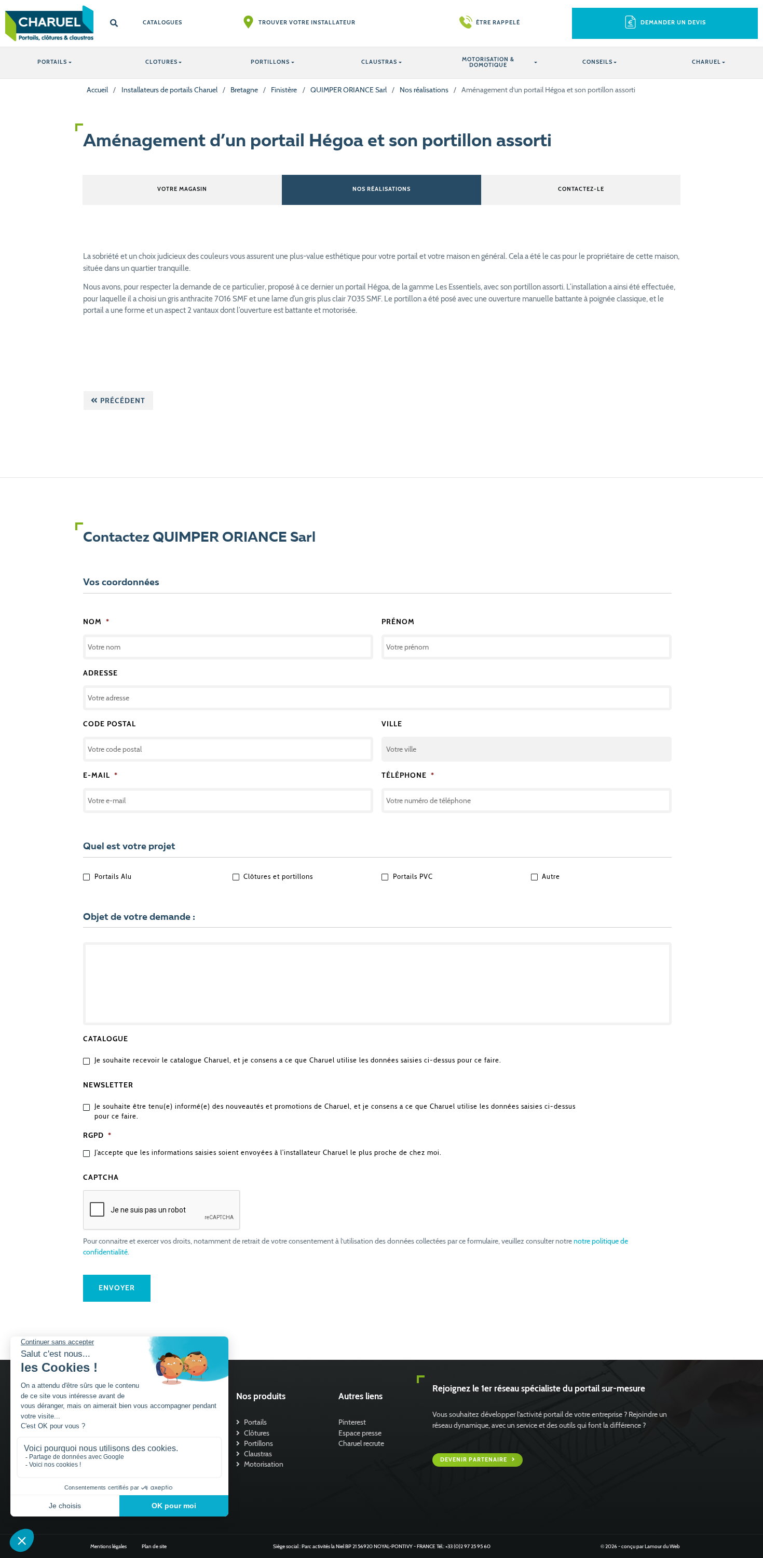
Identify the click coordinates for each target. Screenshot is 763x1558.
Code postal (109, 723)
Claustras (258, 1454)
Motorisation (263, 1464)
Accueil (97, 89)
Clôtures (256, 1433)
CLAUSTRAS (379, 62)
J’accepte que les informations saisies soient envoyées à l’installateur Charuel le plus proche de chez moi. (268, 1152)
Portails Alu (113, 876)
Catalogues (162, 22)
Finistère (284, 89)
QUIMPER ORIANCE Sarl (348, 89)
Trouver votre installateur (307, 22)
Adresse (100, 673)
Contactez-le (581, 189)
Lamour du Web (662, 1546)
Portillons (258, 1443)
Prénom (398, 621)
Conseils (597, 62)
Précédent (121, 400)
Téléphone (408, 775)
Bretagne (244, 89)
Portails (255, 1422)
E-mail (100, 775)
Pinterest (352, 1422)
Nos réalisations (424, 89)
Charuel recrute (361, 1443)
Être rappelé (498, 22)
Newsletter (108, 1085)
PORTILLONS (270, 62)
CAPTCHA (101, 1177)
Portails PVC (413, 876)
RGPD (97, 1135)
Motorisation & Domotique (488, 62)
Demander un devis (673, 22)
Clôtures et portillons (278, 876)
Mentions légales (108, 1546)
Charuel (706, 62)
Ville (392, 723)
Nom (96, 621)
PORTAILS (52, 62)
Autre (551, 876)
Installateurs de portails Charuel (169, 89)
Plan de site (154, 1546)
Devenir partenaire (474, 1459)
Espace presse (360, 1433)
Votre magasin (182, 189)
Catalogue (105, 1038)
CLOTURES (161, 62)
